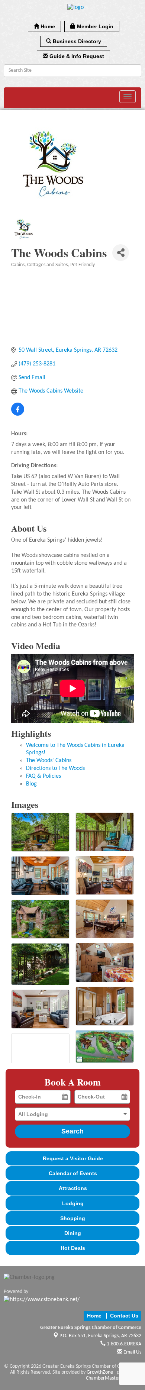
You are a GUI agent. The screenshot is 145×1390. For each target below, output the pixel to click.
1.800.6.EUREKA (123, 1344)
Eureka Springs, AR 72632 (100, 1336)
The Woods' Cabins (48, 761)
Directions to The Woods (55, 768)
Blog (31, 784)
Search (72, 1131)
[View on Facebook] (17, 414)
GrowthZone (100, 1372)
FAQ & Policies (43, 776)
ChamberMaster (103, 1378)
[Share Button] (120, 252)
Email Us (131, 1352)
